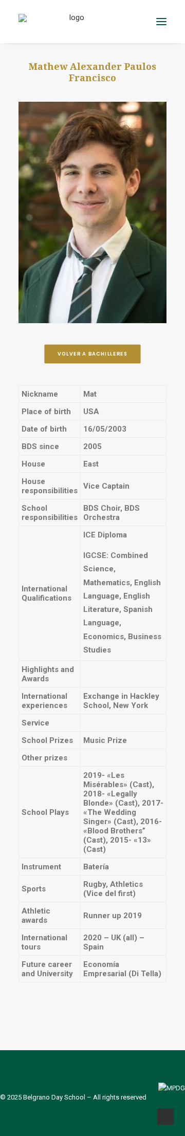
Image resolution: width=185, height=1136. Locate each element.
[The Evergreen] (72, 21)
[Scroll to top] (165, 1116)
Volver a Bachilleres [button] (92, 354)
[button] (161, 21)
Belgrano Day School (54, 1097)
